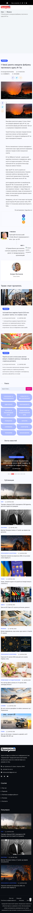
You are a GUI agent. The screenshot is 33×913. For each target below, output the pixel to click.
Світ (24, 420)
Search (29, 389)
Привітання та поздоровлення (24, 412)
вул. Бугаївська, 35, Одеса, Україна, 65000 (13, 766)
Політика (24, 404)
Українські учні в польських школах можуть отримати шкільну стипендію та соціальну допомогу (16, 359)
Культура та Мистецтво (24, 397)
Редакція (4, 791)
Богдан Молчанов (9, 318)
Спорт (24, 426)
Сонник (8, 426)
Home (2, 12)
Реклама (4, 798)
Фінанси (9, 12)
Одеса (8, 404)
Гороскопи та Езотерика (8, 397)
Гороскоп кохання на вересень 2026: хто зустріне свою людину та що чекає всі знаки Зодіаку (16, 463)
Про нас (4, 788)
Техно (8, 432)
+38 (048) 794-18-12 (7, 769)
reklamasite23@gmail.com (9, 772)
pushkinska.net (27, 910)
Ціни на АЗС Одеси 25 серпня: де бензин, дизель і (15, 607)
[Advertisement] (16, 34)
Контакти (5, 801)
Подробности (28, 210)
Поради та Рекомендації (8, 412)
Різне (8, 420)
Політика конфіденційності (10, 794)
